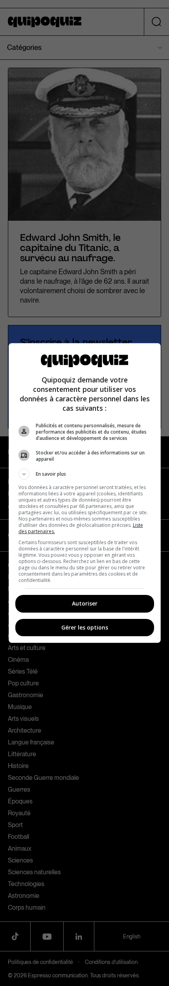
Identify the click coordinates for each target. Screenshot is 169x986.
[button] (84, 474)
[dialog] (85, 493)
